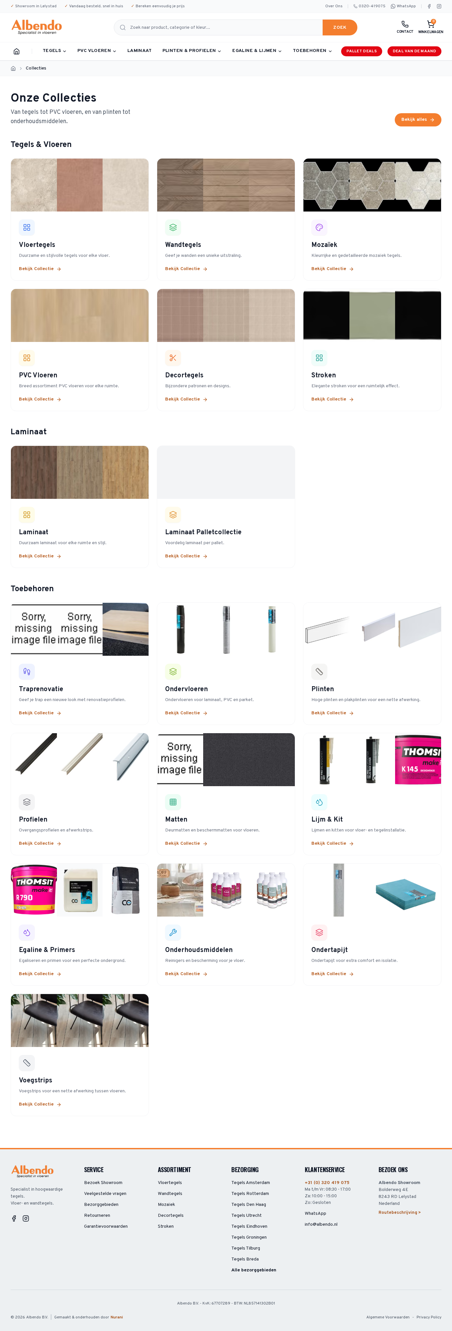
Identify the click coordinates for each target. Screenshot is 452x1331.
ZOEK (339, 27)
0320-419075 (372, 6)
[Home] (17, 51)
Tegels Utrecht (246, 1215)
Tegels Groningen (249, 1237)
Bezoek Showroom (103, 1183)
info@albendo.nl (321, 1224)
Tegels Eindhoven (249, 1226)
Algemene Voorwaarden (388, 1317)
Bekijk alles (414, 119)
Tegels (52, 51)
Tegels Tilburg (245, 1248)
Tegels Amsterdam (250, 1183)
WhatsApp (406, 6)
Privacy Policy (429, 1317)
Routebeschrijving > (400, 1212)
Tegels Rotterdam (250, 1194)
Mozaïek (166, 1205)
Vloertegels (170, 1183)
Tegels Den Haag (248, 1205)
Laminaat (139, 51)
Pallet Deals (361, 51)
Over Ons (333, 6)
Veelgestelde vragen (105, 1194)
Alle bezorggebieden (253, 1270)
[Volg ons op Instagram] (439, 6)
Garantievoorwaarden (106, 1226)
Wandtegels (170, 1194)
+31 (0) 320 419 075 (327, 1183)
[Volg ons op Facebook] (429, 6)
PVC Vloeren (94, 51)
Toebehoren (310, 51)
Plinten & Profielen (189, 51)
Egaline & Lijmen (254, 51)
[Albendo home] (37, 27)
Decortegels (171, 1215)
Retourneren (97, 1215)
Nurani (117, 1317)
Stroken (166, 1226)
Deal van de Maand (414, 51)
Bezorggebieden (101, 1205)
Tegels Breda (245, 1259)
